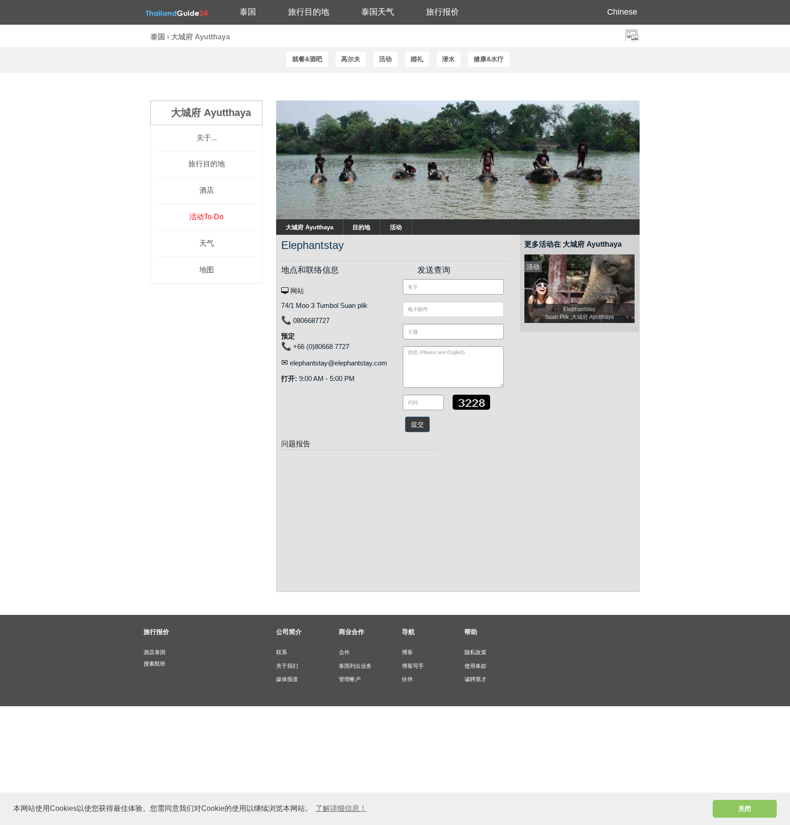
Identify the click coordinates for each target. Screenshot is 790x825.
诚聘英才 (475, 679)
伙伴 (407, 679)
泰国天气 (377, 11)
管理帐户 (350, 679)
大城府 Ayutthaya (309, 227)
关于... (207, 138)
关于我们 (287, 666)
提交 (417, 424)
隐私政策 (475, 652)
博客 (407, 652)
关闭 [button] (744, 808)
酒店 (206, 190)
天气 (206, 243)
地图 (206, 270)
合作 (344, 652)
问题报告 (295, 444)
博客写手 (413, 666)
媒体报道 (287, 679)
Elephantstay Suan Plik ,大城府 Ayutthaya (579, 313)
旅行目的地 (206, 164)
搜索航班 (154, 664)
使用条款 (475, 666)
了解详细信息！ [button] (341, 808)
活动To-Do (206, 217)
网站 (296, 291)
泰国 (248, 11)
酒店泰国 (154, 652)
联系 (281, 652)
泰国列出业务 (355, 666)
